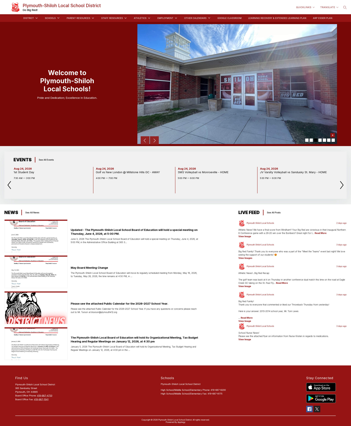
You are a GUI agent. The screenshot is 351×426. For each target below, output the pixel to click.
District (28, 18)
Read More (320, 233)
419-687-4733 (44, 395)
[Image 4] (320, 140)
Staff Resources (112, 18)
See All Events (46, 159)
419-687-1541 (41, 399)
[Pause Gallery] (332, 135)
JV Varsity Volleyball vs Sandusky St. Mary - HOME (294, 172)
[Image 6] (328, 140)
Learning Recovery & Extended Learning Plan (277, 18)
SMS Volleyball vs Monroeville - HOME (204, 172)
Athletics (140, 18)
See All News (32, 212)
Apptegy (181, 422)
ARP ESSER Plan (322, 18)
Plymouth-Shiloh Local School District (180, 384)
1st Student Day (25, 172)
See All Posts (274, 212)
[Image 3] (315, 140)
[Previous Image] (145, 141)
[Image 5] (324, 140)
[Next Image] (154, 141)
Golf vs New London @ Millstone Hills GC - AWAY (129, 172)
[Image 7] (333, 140)
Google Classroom (229, 18)
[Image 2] (311, 140)
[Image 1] (306, 140)
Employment (165, 18)
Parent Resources (78, 18)
